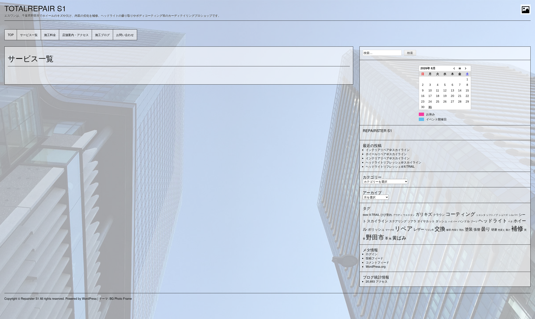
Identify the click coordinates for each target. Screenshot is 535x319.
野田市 (375, 236)
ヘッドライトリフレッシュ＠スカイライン (393, 162)
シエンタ (480, 214)
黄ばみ (399, 237)
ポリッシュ (376, 229)
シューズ (503, 214)
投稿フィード (374, 258)
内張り (455, 229)
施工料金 (50, 35)
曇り (485, 228)
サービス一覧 (29, 35)
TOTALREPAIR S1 (35, 8)
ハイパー (452, 221)
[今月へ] (460, 68)
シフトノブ (492, 214)
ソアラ (412, 221)
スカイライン (377, 220)
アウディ (397, 214)
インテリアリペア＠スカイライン (388, 150)
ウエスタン (409, 214)
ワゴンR (429, 229)
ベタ (510, 221)
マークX (389, 229)
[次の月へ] (467, 68)
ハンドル (464, 221)
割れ (461, 229)
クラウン (439, 214)
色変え (501, 229)
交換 (439, 228)
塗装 (469, 229)
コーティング (460, 213)
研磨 (494, 229)
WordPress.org (376, 266)
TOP (11, 35)
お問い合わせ (125, 35)
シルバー (513, 214)
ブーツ (474, 221)
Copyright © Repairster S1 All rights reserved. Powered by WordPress (50, 298)
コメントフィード (377, 262)
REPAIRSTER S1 (377, 130)
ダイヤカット (426, 221)
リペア (404, 228)
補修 (517, 228)
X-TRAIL (374, 214)
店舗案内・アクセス (75, 35)
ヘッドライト (492, 220)
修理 (448, 229)
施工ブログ (102, 35)
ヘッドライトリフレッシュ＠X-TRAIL (390, 166)
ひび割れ (386, 214)
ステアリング (398, 221)
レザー (419, 229)
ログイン (371, 254)
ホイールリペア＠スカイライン (386, 154)
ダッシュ (441, 221)
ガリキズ (423, 214)
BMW (365, 214)
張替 (477, 229)
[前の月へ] (452, 68)
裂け (508, 229)
